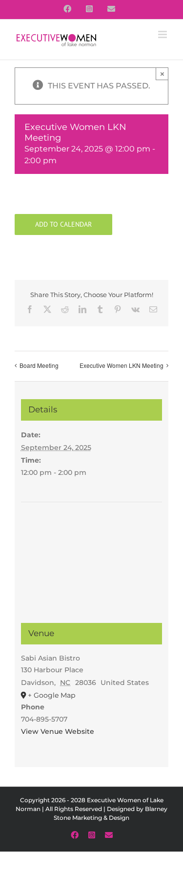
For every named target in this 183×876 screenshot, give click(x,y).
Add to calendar (63, 224)
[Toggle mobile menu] (163, 34)
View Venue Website (57, 731)
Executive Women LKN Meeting (121, 365)
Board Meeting (39, 365)
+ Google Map (51, 695)
